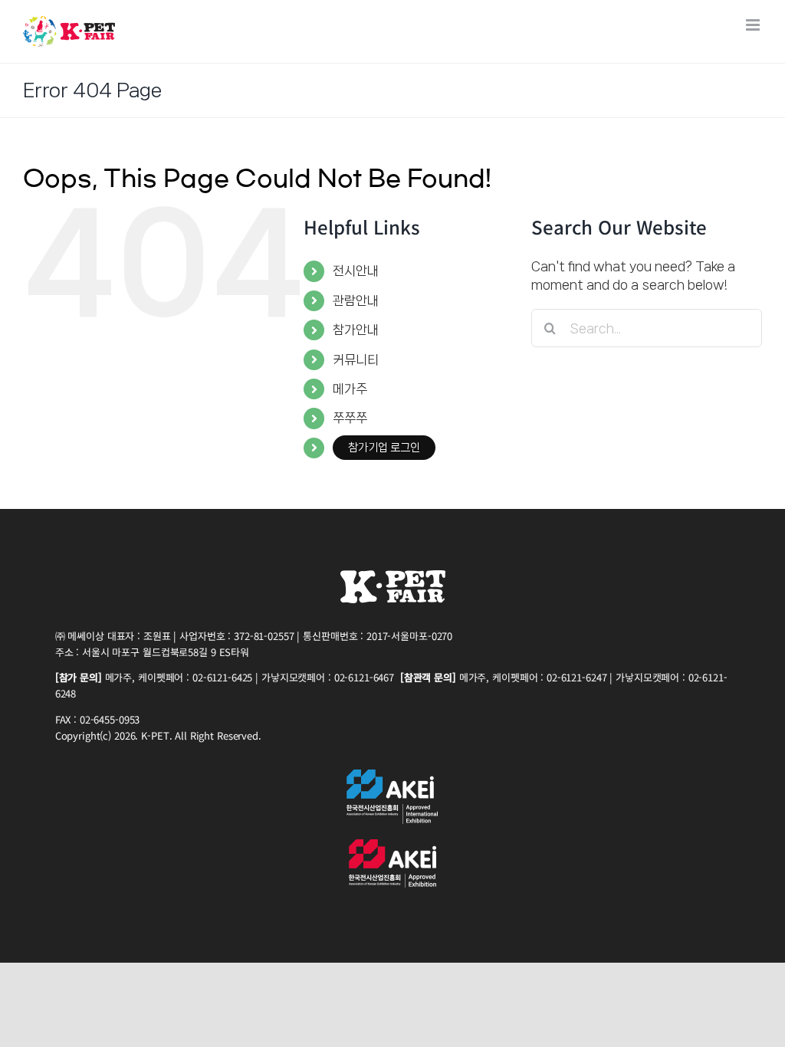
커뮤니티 (356, 359)
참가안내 (356, 329)
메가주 (350, 388)
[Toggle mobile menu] (754, 25)
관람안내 (356, 300)
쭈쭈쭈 (350, 418)
